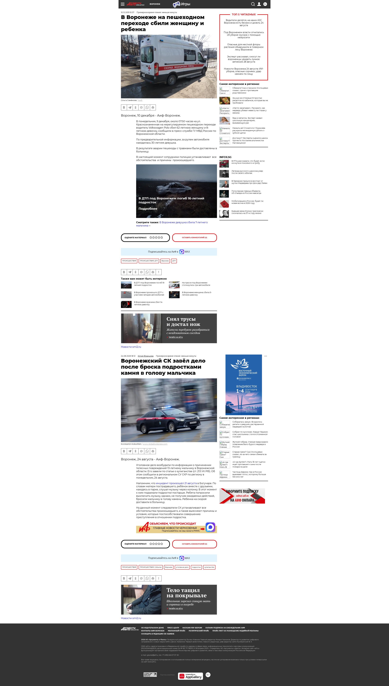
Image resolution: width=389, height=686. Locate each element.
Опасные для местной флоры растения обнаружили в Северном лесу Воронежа (243, 47)
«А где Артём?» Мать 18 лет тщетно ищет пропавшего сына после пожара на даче (248, 464)
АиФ (140, 100)
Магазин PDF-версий (192, 628)
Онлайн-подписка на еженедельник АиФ (225, 628)
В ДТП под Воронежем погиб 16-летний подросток (171, 200)
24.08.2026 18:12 (128, 356)
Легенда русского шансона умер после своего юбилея (247, 172)
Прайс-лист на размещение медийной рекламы (235, 631)
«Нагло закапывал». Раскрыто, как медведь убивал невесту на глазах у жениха (249, 110)
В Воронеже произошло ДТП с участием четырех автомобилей (149, 293)
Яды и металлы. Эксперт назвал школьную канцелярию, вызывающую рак (247, 120)
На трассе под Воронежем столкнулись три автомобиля (196, 284)
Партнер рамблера (167, 675)
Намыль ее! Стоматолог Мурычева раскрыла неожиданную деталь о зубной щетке (248, 130)
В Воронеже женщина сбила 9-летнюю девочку (197, 293)
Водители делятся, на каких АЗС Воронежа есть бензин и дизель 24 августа (243, 23)
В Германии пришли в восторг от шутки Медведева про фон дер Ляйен (249, 182)
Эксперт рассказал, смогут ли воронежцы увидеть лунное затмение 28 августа (243, 59)
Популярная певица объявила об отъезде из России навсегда (246, 192)
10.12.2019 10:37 (127, 12)
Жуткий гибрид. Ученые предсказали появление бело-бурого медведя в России (250, 444)
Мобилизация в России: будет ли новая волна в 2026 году (247, 202)
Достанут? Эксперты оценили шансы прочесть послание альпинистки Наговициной (250, 140)
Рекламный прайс (176, 631)
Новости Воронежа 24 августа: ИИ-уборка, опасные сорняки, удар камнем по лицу (243, 71)
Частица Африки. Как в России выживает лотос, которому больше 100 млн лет (249, 474)
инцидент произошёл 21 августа (176, 483)
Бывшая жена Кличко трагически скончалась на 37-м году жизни (247, 212)
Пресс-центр (173, 628)
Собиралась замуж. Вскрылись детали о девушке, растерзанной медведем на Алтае (248, 424)
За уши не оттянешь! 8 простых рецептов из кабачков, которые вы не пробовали (250, 100)
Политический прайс (199, 631)
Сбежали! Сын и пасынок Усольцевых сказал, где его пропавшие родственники (250, 90)
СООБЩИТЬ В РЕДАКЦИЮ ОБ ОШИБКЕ (157, 634)
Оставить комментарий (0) (194, 238)
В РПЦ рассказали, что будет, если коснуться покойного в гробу (248, 162)
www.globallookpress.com (155, 444)
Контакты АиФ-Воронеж (152, 631)
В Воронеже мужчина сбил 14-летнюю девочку (148, 303)
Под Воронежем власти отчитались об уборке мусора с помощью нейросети (244, 35)
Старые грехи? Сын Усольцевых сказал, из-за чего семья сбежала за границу (249, 454)
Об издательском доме (152, 628)
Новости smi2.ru (131, 346)
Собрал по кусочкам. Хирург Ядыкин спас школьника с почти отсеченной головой (250, 434)
